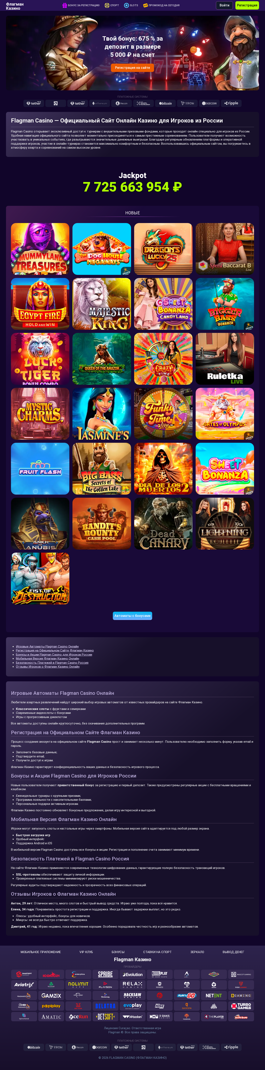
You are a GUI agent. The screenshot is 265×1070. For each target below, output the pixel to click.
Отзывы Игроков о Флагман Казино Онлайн (48, 666)
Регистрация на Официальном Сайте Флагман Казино (55, 650)
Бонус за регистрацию (84, 5)
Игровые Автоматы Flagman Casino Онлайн (47, 646)
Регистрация (247, 5)
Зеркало (197, 952)
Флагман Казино (15, 5)
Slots (134, 5)
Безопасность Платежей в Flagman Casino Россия (52, 663)
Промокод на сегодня (164, 5)
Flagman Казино (132, 959)
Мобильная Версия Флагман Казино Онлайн (47, 658)
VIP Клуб (86, 952)
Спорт (114, 5)
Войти (224, 5)
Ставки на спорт (157, 952)
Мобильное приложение (41, 952)
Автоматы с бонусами (132, 616)
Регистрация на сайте (132, 68)
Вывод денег (233, 952)
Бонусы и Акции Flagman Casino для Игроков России (54, 654)
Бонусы (118, 952)
